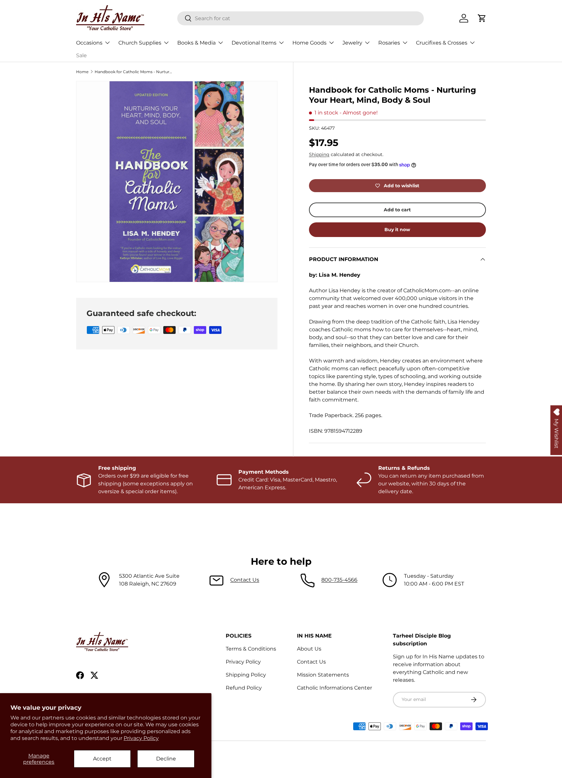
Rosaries (389, 43)
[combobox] (300, 18)
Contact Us (244, 580)
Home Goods (309, 43)
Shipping (319, 154)
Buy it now (397, 229)
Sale (81, 55)
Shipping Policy (246, 675)
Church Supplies (139, 43)
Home (82, 71)
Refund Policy (244, 688)
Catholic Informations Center (334, 688)
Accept (102, 759)
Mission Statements (323, 675)
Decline (166, 759)
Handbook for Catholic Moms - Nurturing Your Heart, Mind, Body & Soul (134, 71)
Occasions (89, 43)
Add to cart (397, 210)
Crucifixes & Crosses (441, 43)
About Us (309, 649)
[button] (482, 18)
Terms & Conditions (251, 649)
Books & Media (196, 43)
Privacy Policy (141, 738)
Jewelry (352, 43)
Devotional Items (254, 43)
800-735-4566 (339, 580)
